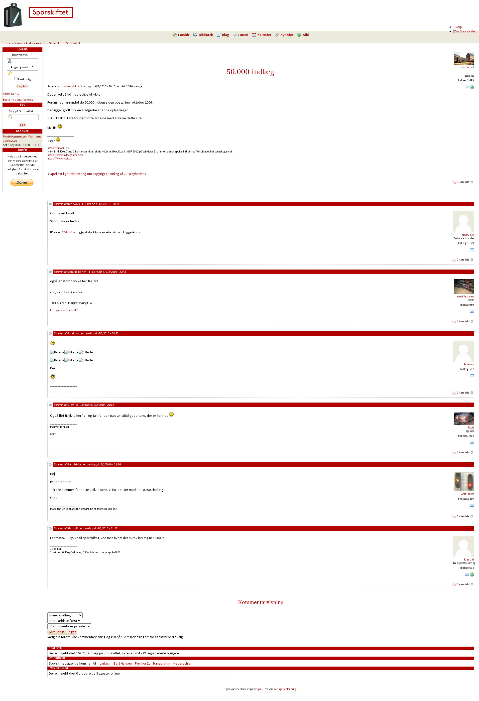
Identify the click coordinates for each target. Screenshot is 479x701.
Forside (184, 34)
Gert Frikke (74, 464)
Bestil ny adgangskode (18, 99)
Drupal (258, 689)
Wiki (305, 34)
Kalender (264, 34)
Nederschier (182, 663)
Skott (70, 405)
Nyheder (286, 34)
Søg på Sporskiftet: (21, 111)
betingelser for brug (285, 689)
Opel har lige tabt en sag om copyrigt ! (78, 173)
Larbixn (105, 663)
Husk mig (24, 79)
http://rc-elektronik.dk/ (64, 310)
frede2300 (73, 204)
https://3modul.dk (58, 148)
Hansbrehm (161, 663)
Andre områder (36, 43)
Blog (225, 34)
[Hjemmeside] (472, 88)
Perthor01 (142, 663)
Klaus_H (72, 528)
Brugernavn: (22, 55)
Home (6, 43)
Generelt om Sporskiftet (64, 43)
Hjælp (458, 27)
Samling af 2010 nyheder (126, 173)
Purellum (73, 333)
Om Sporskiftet (465, 31)
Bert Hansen (123, 663)
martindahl (467, 67)
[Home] (38, 26)
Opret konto (11, 93)
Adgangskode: (22, 67)
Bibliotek (206, 34)
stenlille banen (77, 272)
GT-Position (68, 232)
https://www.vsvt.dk (59, 158)
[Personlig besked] (467, 88)
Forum (243, 34)
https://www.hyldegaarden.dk (65, 155)
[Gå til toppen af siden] (472, 182)
